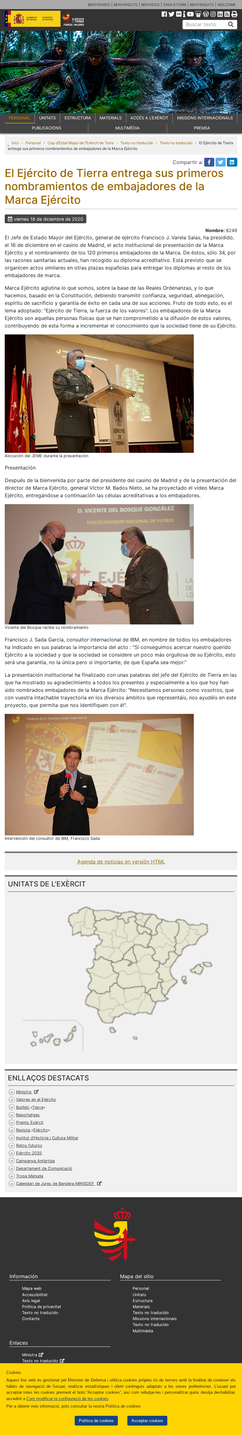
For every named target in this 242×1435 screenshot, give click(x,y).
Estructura (143, 1300)
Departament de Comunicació (44, 1168)
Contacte (30, 1318)
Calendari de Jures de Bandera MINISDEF (55, 1183)
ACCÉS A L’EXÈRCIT (149, 118)
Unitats (139, 1294)
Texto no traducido (136, 142)
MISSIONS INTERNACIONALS (205, 118)
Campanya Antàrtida (35, 1161)
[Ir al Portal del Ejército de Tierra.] (77, 18)
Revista (32, 1130)
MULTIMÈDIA (127, 128)
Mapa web (32, 1288)
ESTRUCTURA (78, 118)
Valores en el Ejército (36, 1099)
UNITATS (47, 118)
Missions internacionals (155, 1318)
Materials (141, 1306)
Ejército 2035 (29, 1153)
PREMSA (202, 128)
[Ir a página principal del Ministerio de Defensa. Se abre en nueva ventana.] (32, 18)
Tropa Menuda (29, 1176)
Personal (33, 142)
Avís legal (31, 1300)
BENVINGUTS (125, 5)
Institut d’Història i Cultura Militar (47, 1138)
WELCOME (226, 5)
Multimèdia (143, 1331)
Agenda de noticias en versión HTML (121, 861)
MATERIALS (111, 118)
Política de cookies (96, 1420)
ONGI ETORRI (174, 5)
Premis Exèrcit (29, 1122)
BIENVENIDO (99, 5)
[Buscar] (231, 24)
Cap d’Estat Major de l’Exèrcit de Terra (81, 142)
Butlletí (29, 1107)
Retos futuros (29, 1145)
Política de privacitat (41, 1306)
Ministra (24, 1092)
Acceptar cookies (147, 1420)
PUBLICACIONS (46, 128)
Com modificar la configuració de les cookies (67, 1398)
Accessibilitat (35, 1294)
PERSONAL (19, 118)
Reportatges (28, 1115)
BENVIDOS (150, 5)
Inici (15, 142)
